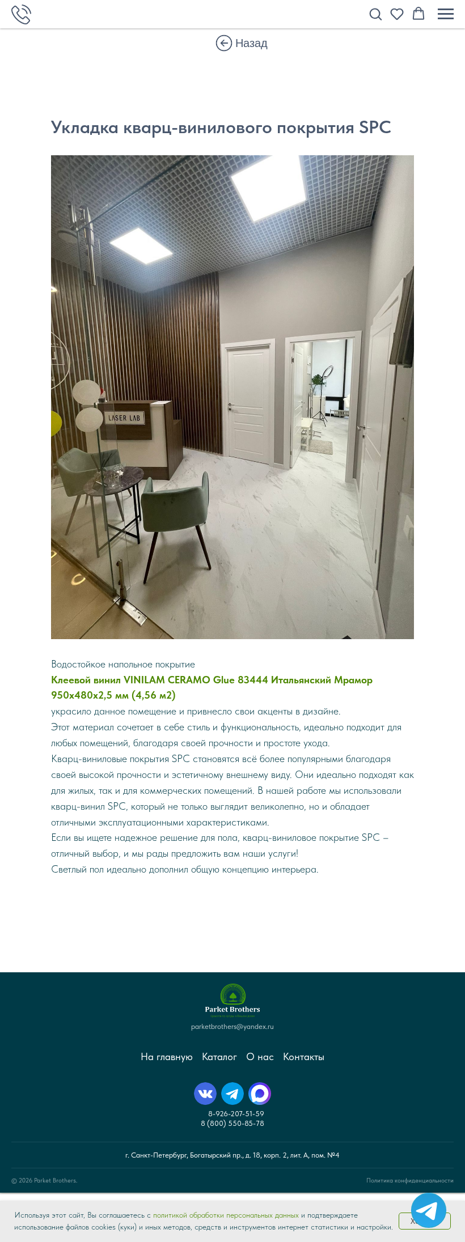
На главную (167, 1056)
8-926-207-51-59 (236, 1113)
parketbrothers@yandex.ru (232, 1026)
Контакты (303, 1056)
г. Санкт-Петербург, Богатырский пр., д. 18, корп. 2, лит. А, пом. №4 (232, 1155)
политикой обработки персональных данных (226, 1214)
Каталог (219, 1056)
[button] (375, 13)
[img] (224, 43)
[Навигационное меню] (446, 14)
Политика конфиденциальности (410, 1180)
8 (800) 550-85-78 (232, 1123)
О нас (260, 1056)
